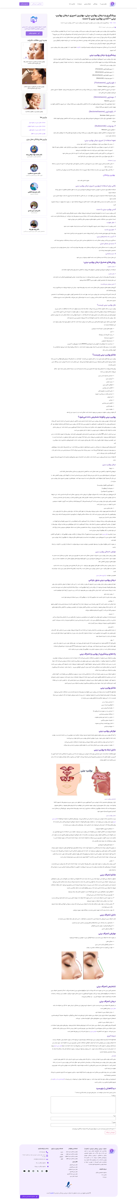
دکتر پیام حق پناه (34, 229)
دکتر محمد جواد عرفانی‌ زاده (34, 155)
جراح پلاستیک (34, 212)
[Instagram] (33, 1171)
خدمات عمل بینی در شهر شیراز (37, 122)
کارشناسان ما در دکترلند (58, 1079)
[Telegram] (47, 1171)
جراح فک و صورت (34, 194)
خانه (114, 23)
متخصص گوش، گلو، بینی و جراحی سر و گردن (34, 231)
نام (114, 1116)
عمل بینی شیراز (58, 1046)
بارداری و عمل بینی (101, 575)
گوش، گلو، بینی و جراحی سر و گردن (34, 175)
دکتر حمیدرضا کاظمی (34, 192)
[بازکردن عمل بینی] (100, 4)
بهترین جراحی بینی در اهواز (38, 133)
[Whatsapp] (42, 1171)
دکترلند (78, 47)
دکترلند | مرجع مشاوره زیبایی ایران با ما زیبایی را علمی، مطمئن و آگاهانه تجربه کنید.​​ (34, 28)
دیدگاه (113, 1095)
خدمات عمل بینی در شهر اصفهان (36, 126)
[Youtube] (24, 1171)
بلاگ (111, 23)
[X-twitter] (38, 1171)
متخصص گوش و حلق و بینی (34, 156)
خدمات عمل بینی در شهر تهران (37, 130)
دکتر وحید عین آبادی (34, 211)
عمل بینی (105, 534)
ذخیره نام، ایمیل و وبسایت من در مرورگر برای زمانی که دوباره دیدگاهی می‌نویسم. (93, 1128)
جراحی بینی (93, 1031)
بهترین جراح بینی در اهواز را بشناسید (34, 111)
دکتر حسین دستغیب (34, 173)
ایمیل (114, 1122)
